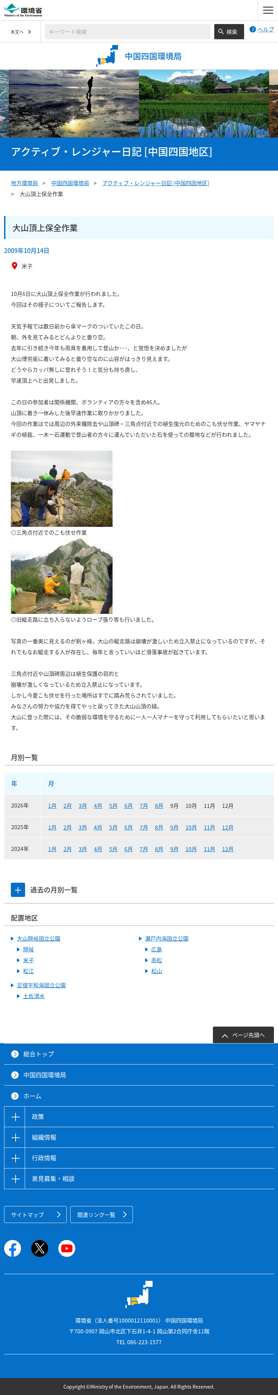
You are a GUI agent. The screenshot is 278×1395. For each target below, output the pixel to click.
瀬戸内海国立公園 (166, 938)
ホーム (32, 1095)
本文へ (17, 31)
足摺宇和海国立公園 (41, 985)
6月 (128, 805)
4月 (98, 805)
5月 (113, 805)
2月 (67, 805)
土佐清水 (34, 996)
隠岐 (28, 949)
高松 (156, 960)
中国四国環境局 (70, 183)
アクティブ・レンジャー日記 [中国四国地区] (155, 183)
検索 (231, 31)
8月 (159, 805)
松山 (156, 971)
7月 (144, 805)
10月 (191, 827)
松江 (28, 971)
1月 (52, 805)
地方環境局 (24, 183)
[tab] (18, 890)
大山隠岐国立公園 (38, 938)
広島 (156, 949)
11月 (209, 827)
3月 (83, 805)
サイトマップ (27, 1214)
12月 (228, 827)
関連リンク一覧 (96, 1214)
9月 (174, 827)
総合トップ (38, 1053)
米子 (28, 960)
